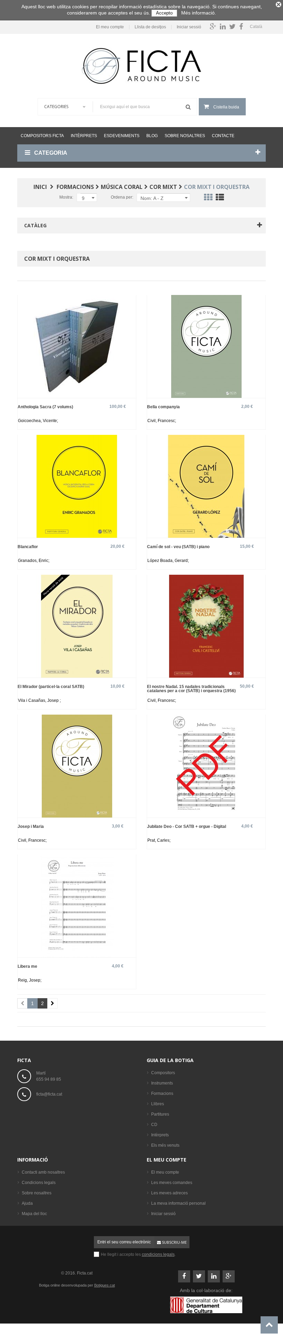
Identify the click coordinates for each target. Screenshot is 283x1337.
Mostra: (66, 197)
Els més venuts (165, 1145)
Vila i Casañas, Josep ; (39, 700)
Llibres (157, 1103)
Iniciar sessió (189, 27)
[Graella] (208, 198)
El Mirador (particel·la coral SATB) (51, 686)
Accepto (164, 13)
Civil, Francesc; (161, 420)
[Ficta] (141, 66)
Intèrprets (84, 135)
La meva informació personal (178, 1203)
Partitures (160, 1114)
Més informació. (198, 13)
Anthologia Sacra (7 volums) (45, 406)
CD (154, 1124)
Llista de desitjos (150, 27)
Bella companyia (163, 406)
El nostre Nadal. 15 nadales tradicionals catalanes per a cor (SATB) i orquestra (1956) (191, 688)
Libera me (27, 966)
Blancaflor (28, 546)
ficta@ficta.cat (49, 1094)
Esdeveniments (121, 135)
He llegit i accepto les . (138, 1254)
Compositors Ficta (42, 135)
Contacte (223, 135)
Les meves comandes (171, 1182)
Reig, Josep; (29, 980)
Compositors (163, 1072)
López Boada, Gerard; (168, 560)
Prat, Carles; (158, 840)
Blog (152, 135)
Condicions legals (39, 1182)
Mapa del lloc (34, 1213)
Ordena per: (122, 197)
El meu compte (110, 27)
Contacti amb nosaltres (43, 1172)
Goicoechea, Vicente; (38, 420)
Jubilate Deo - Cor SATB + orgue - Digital (186, 826)
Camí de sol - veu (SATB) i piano (178, 546)
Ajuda (27, 1203)
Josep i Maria (31, 826)
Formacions (162, 1093)
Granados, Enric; (33, 560)
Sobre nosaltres (185, 135)
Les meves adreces (169, 1193)
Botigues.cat (104, 1285)
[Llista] (220, 198)
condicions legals (158, 1254)
